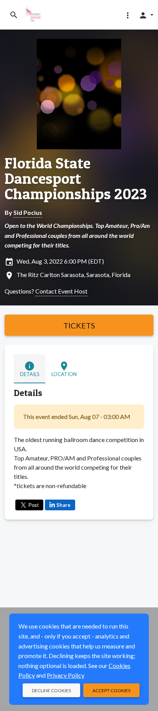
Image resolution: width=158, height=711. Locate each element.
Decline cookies (51, 690)
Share (63, 505)
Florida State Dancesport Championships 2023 (76, 178)
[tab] (29, 368)
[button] (127, 15)
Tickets (79, 325)
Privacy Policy (65, 675)
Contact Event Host (61, 291)
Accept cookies (111, 690)
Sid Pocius (27, 212)
